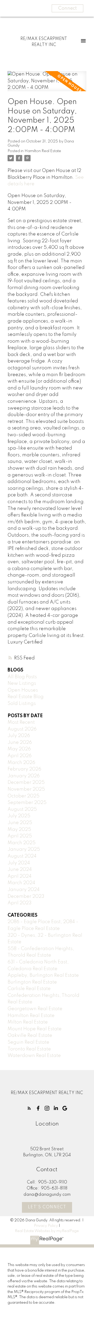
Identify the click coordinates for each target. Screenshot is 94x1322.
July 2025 (19, 816)
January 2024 (24, 889)
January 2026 (24, 776)
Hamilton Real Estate (43, 151)
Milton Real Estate (28, 1022)
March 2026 (21, 762)
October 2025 (23, 796)
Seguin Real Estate (28, 1042)
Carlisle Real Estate (29, 988)
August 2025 (22, 809)
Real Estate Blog (26, 696)
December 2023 (26, 896)
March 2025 (22, 843)
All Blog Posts (22, 677)
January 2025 (24, 849)
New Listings (22, 683)
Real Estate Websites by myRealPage (47, 1231)
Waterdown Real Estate (34, 1055)
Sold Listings (22, 703)
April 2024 (20, 876)
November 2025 (26, 789)
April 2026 (20, 756)
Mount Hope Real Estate (35, 1029)
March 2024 (21, 883)
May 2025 (19, 829)
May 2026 (19, 749)
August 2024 (22, 856)
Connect (67, 8)
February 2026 (24, 769)
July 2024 (19, 863)
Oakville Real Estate (30, 1035)
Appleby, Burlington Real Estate (43, 975)
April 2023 (20, 903)
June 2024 (20, 869)
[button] (29, 1108)
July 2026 (19, 735)
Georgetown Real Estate (35, 1009)
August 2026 (22, 729)
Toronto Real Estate (29, 1049)
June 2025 (20, 822)
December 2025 (26, 782)
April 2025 (20, 836)
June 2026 (20, 742)
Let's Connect (47, 1207)
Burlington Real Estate (32, 982)
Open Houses (23, 690)
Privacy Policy (46, 1226)
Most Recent (21, 722)
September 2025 (27, 802)
